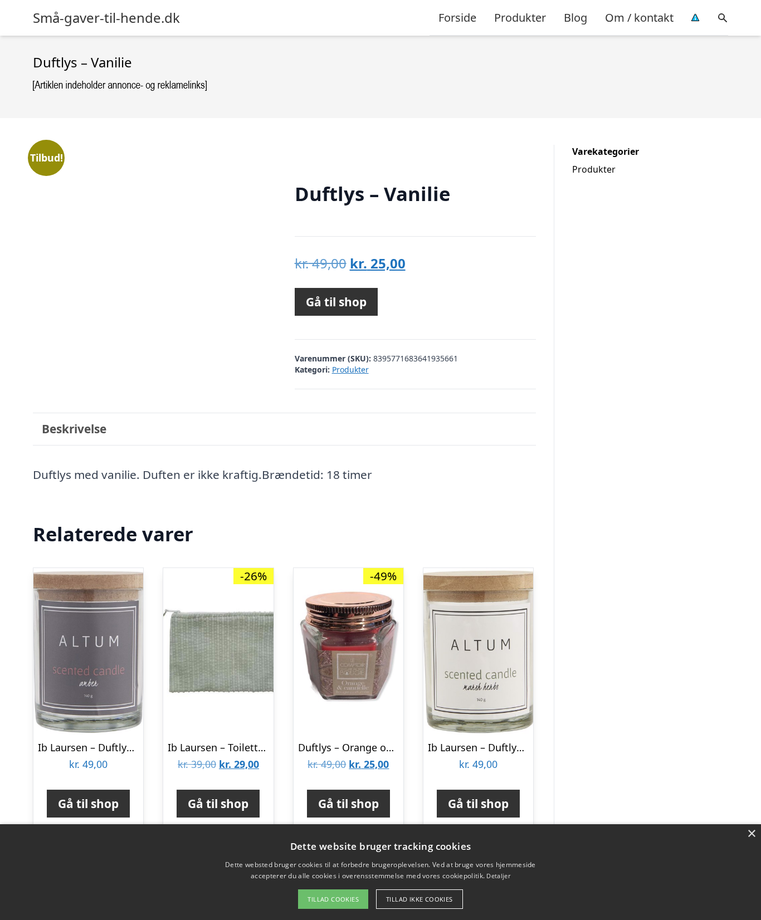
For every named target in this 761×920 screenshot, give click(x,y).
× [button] (751, 834)
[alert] (380, 872)
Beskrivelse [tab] (74, 429)
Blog (575, 17)
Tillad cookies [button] (333, 899)
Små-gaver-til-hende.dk (106, 18)
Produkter (520, 17)
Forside (457, 17)
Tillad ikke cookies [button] (419, 899)
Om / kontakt (639, 17)
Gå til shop (336, 302)
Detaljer (498, 876)
